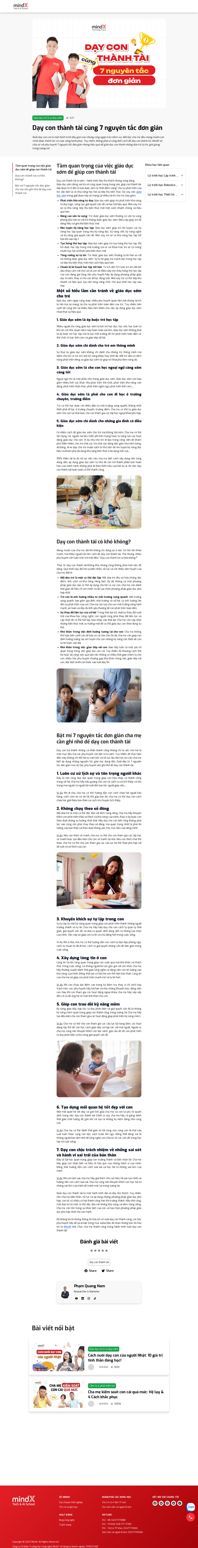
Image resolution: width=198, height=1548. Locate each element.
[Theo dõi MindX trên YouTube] (161, 1503)
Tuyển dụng (65, 1524)
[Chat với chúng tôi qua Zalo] (190, 1507)
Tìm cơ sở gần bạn (68, 1507)
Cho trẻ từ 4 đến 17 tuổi (114, 1502)
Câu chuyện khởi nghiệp (71, 1502)
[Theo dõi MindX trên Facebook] (155, 1503)
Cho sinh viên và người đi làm (116, 1507)
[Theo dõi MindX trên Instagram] (167, 1503)
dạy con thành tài (99, 1262)
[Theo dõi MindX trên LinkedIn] (173, 1503)
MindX (67, 1226)
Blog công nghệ (67, 1520)
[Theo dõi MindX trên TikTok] (179, 1503)
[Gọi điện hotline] (190, 1517)
